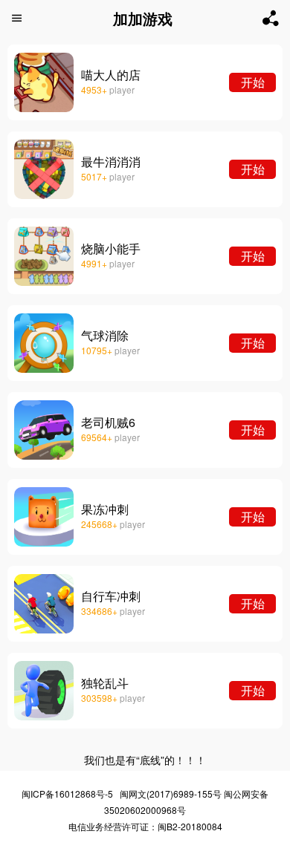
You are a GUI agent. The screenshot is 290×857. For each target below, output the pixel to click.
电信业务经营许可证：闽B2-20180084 (145, 826)
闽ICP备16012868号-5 (67, 793)
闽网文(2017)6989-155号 (171, 793)
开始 (253, 82)
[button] (17, 18)
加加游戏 (143, 18)
